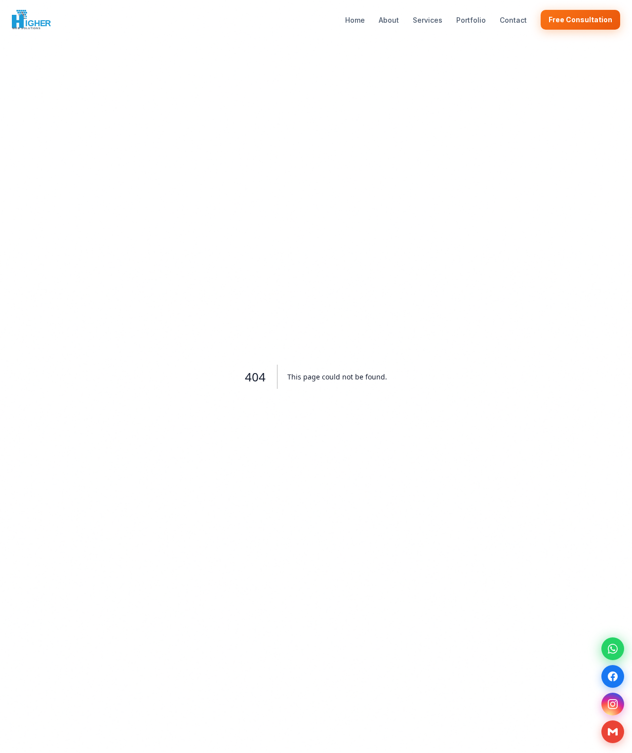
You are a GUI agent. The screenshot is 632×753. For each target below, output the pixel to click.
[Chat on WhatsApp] (612, 648)
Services (427, 20)
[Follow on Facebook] (612, 676)
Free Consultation (580, 19)
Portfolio (471, 20)
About (389, 20)
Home (355, 20)
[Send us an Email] (612, 731)
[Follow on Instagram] (612, 704)
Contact (513, 20)
